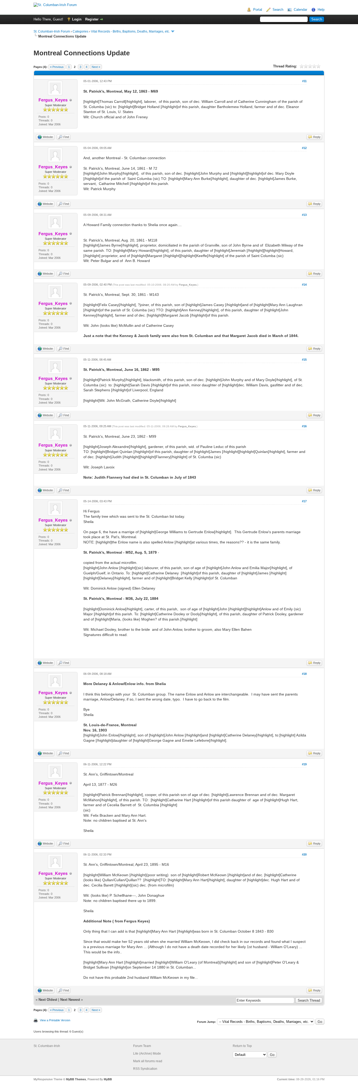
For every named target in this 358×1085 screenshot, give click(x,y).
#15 (304, 359)
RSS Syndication (145, 1069)
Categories (80, 31)
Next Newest (70, 1000)
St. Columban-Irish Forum (52, 31)
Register (92, 19)
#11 (304, 81)
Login (77, 19)
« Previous (57, 66)
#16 (304, 426)
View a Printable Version (55, 1020)
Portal (257, 10)
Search (278, 10)
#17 (304, 501)
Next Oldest (48, 1000)
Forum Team (142, 1046)
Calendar (300, 10)
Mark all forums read (147, 1061)
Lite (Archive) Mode (147, 1053)
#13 (304, 214)
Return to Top (242, 1046)
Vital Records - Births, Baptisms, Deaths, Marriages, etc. (130, 31)
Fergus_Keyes (188, 284)
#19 (304, 764)
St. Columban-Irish (47, 1046)
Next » (96, 66)
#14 (304, 284)
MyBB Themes (76, 1079)
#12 (304, 147)
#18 (304, 673)
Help (321, 10)
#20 (304, 854)
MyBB (108, 1079)
